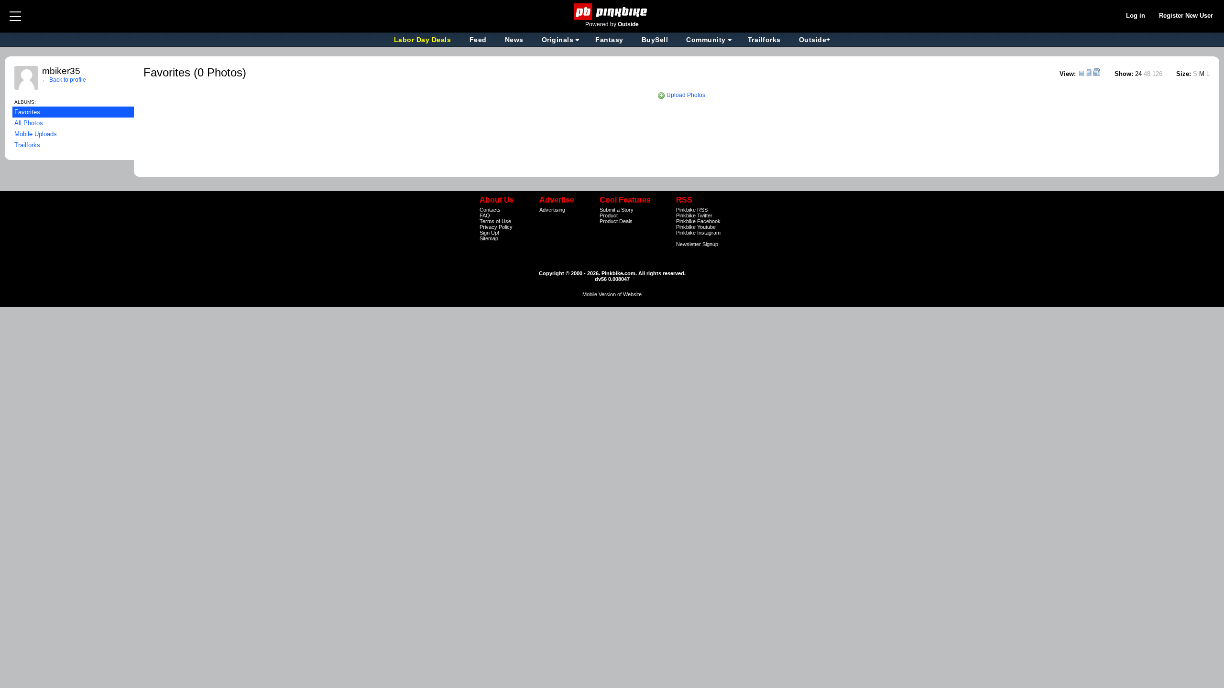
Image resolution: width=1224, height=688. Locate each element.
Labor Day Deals (423, 39)
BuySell (655, 39)
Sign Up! (489, 233)
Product (609, 215)
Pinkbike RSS (692, 210)
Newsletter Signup (697, 244)
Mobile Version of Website (612, 294)
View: (1068, 73)
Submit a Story (617, 210)
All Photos (28, 123)
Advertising (552, 210)
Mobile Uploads (35, 134)
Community (706, 39)
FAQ (485, 215)
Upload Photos (685, 95)
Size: (1183, 73)
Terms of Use (495, 221)
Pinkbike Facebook (698, 221)
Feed (478, 39)
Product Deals (616, 221)
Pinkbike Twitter (694, 215)
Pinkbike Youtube (696, 227)
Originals (558, 39)
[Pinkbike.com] (612, 11)
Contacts (490, 210)
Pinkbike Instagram (698, 233)
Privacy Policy (496, 227)
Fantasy (609, 39)
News (514, 39)
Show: (1124, 73)
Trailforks (764, 39)
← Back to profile (64, 79)
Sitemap (489, 238)
